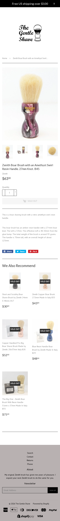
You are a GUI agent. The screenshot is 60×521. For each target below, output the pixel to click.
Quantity (5, 187)
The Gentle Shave (22, 504)
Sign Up (53, 490)
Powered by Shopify (41, 504)
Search (30, 453)
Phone (30, 464)
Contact (30, 456)
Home (4, 58)
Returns (30, 460)
